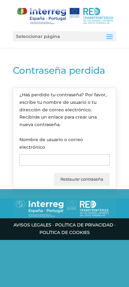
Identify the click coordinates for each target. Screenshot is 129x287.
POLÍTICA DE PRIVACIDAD (84, 225)
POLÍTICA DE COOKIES (64, 232)
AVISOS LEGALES (32, 225)
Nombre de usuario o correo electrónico (51, 143)
